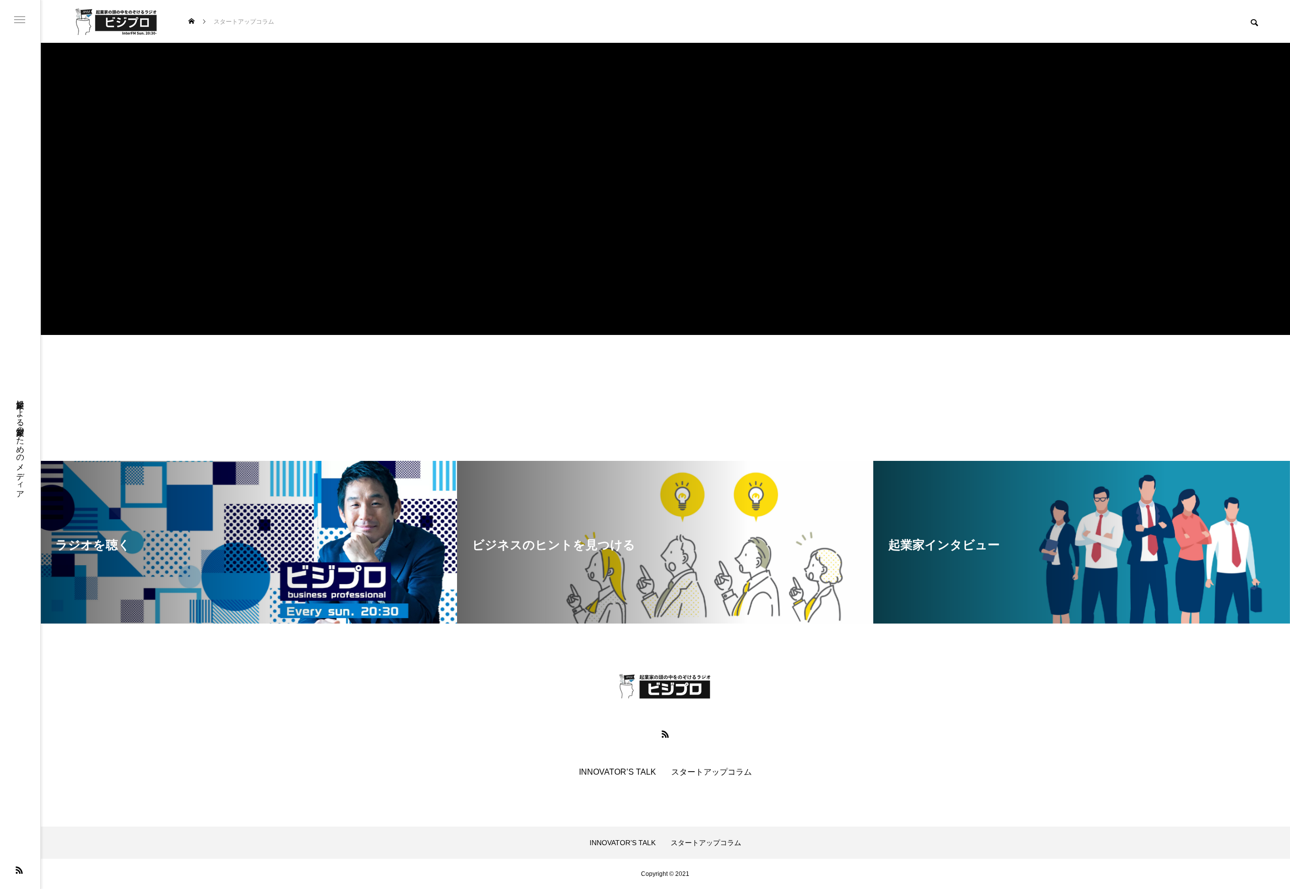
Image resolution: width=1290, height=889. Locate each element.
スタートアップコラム (711, 772)
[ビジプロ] (115, 21)
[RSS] (19, 870)
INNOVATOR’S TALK (617, 772)
